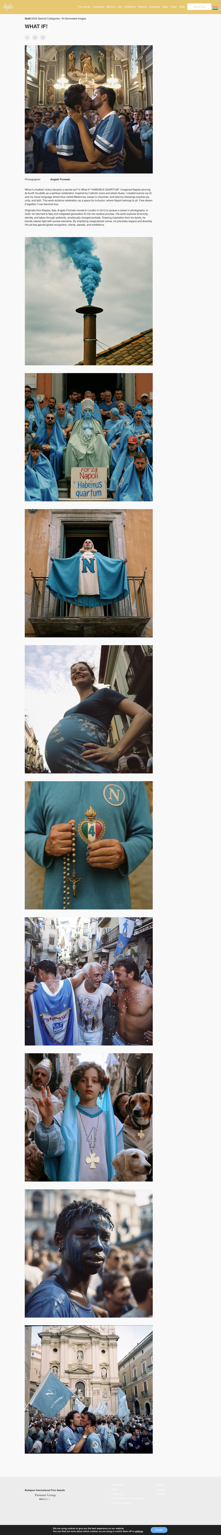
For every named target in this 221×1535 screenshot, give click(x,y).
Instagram (160, 1489)
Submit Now (199, 7)
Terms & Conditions (122, 1503)
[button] (27, 37)
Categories (98, 7)
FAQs (182, 7)
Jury (120, 7)
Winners (111, 7)
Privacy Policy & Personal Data (127, 1498)
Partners (142, 7)
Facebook (160, 1485)
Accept (159, 1529)
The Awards (84, 7)
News (165, 7)
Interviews (154, 7)
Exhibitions (130, 7)
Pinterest (159, 1494)
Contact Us (117, 1494)
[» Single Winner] (8, 7)
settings (139, 1531)
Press (174, 7)
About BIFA (117, 1485)
